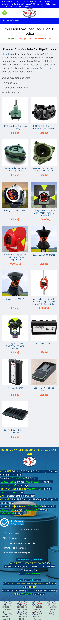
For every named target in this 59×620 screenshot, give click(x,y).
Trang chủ (11, 38)
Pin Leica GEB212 (15, 388)
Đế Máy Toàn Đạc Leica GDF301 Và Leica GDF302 (44, 127)
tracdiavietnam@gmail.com (21, 495)
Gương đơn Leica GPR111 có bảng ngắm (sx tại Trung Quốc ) (15, 257)
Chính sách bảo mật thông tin (16, 552)
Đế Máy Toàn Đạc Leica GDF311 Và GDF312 (15, 169)
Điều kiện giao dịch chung (14, 538)
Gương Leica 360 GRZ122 (44, 255)
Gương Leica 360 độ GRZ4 (15, 300)
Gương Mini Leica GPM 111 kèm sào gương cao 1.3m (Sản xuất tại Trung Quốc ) (44, 301)
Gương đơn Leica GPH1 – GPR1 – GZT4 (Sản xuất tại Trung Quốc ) (44, 212)
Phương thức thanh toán (14, 548)
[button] (4, 12)
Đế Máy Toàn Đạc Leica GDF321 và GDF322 (44, 169)
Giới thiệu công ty (11, 533)
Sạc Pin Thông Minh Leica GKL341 (15, 431)
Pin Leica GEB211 (43, 343)
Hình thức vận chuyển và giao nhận (19, 543)
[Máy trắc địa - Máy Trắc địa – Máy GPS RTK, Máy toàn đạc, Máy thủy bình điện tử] (29, 13)
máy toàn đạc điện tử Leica (39, 68)
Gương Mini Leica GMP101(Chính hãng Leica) (15, 345)
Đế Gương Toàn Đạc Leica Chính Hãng (15, 127)
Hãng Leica (8, 54)
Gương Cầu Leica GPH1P (15, 210)
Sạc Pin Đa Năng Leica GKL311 (44, 389)
